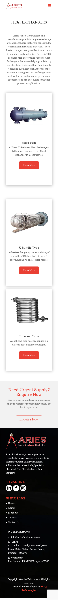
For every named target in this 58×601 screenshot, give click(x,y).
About (11, 508)
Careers (12, 517)
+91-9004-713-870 (20, 532)
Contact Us (13, 522)
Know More (29, 165)
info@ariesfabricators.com (25, 537)
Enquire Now (29, 419)
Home (11, 503)
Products (13, 512)
